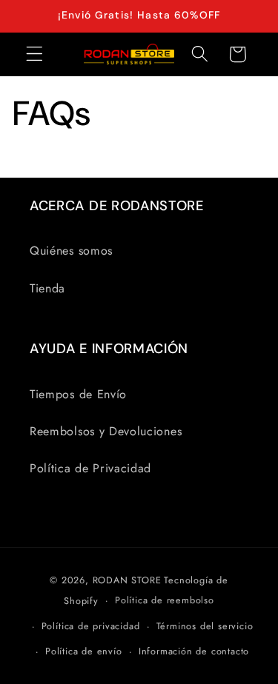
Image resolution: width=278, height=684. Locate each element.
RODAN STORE (127, 580)
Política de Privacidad (90, 468)
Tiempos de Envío (78, 394)
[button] (34, 54)
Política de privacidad (91, 626)
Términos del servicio (205, 626)
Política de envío (83, 651)
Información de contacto (194, 651)
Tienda (47, 288)
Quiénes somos (71, 250)
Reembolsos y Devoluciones (106, 431)
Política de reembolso (164, 600)
